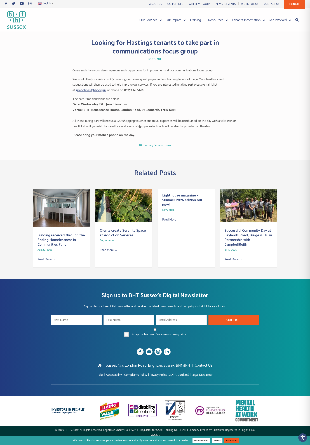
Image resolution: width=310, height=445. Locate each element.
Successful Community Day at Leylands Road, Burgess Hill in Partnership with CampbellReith (248, 238)
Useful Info (175, 4)
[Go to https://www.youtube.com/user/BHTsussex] (149, 352)
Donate (294, 4)
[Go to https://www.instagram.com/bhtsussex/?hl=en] (158, 352)
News (168, 145)
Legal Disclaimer (201, 375)
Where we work (199, 4)
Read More (46, 259)
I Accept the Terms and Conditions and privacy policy (158, 334)
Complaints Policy (135, 375)
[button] (233, 320)
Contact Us (272, 4)
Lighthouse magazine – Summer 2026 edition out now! (182, 200)
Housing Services (153, 145)
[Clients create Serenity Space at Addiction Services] (123, 221)
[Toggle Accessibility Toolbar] (302, 437)
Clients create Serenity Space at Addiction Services (123, 233)
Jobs (101, 375)
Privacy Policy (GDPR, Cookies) (169, 375)
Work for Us (250, 4)
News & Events (226, 4)
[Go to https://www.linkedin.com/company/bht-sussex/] (167, 352)
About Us (155, 4)
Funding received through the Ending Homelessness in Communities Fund (61, 240)
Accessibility (114, 375)
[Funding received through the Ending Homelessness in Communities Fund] (61, 225)
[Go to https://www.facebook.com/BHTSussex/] (140, 352)
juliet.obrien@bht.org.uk (91, 90)
